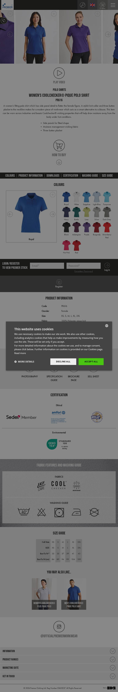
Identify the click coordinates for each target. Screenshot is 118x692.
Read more (20, 353)
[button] (24, 361)
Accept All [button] (91, 361)
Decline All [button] (63, 361)
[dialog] (59, 346)
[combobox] (106, 325)
